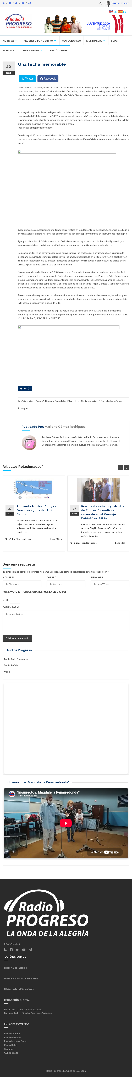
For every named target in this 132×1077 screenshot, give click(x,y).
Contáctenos (58, 50)
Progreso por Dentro (38, 40)
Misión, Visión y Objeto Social (21, 978)
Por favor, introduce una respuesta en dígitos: (35, 591)
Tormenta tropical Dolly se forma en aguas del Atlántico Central (38, 510)
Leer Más (55, 539)
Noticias (8, 40)
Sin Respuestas (89, 401)
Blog (114, 40)
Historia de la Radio (15, 967)
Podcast (8, 50)
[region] (82, 24)
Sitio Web (97, 577)
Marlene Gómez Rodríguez (65, 426)
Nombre (8, 577)
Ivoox (7, 671)
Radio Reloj (10, 1044)
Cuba (38, 401)
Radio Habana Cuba (15, 1041)
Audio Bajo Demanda (16, 659)
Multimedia (94, 40)
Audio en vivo (11, 665)
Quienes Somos (29, 50)
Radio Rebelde (12, 1037)
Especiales (60, 401)
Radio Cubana (12, 1033)
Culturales (48, 401)
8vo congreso (71, 40)
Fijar (69, 401)
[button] (82, 24)
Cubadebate (11, 1052)
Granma (8, 1048)
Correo (52, 577)
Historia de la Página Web (19, 989)
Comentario (11, 607)
